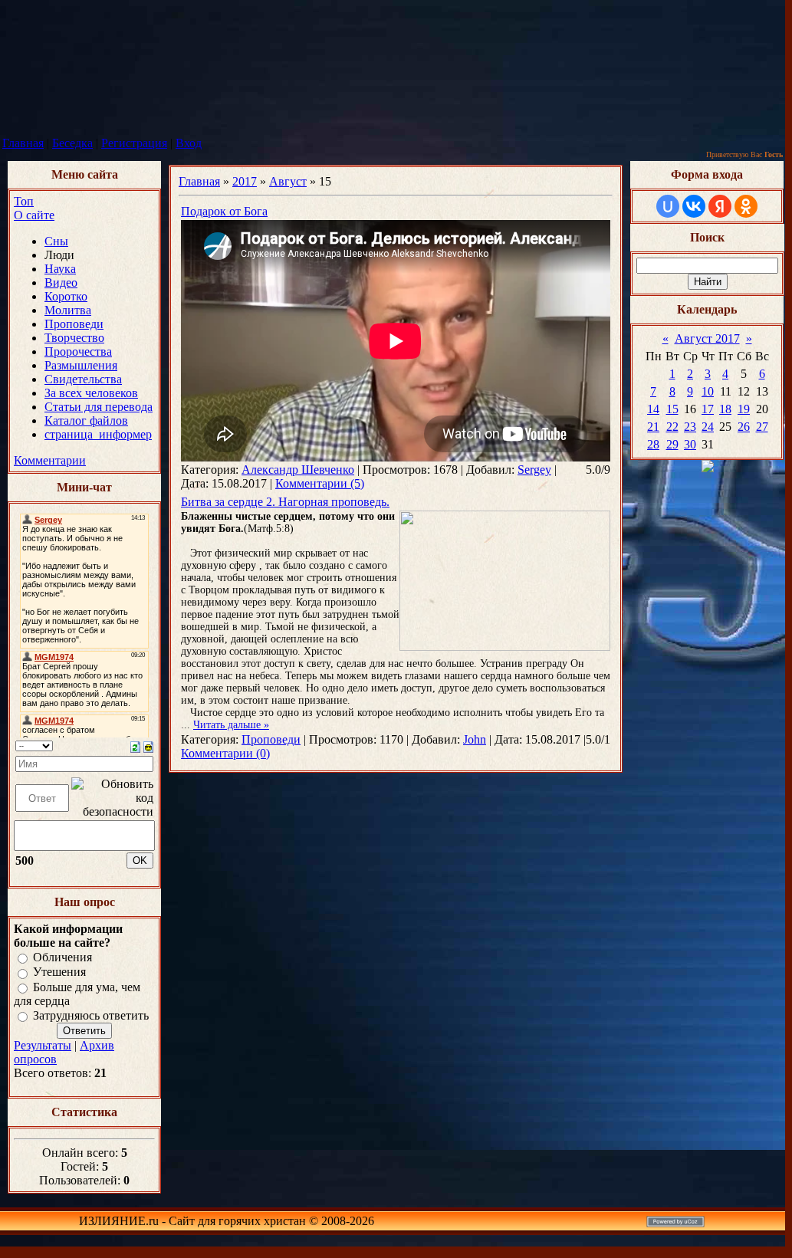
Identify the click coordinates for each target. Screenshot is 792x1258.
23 (690, 426)
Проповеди (271, 739)
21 (653, 426)
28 (653, 444)
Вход (189, 142)
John (474, 739)
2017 (244, 181)
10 (708, 391)
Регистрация (134, 142)
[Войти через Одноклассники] (745, 206)
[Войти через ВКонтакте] (693, 206)
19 (744, 409)
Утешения (59, 972)
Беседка (72, 142)
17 (708, 409)
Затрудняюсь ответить (91, 1015)
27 (762, 426)
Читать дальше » (231, 725)
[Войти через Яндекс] (719, 206)
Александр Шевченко (298, 469)
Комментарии (50, 460)
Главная (23, 142)
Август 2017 (707, 338)
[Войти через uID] (667, 206)
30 (690, 444)
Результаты (42, 1045)
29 (672, 444)
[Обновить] (135, 745)
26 (744, 426)
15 (672, 409)
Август (288, 181)
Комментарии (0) (225, 753)
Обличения (62, 957)
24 (708, 426)
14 (653, 409)
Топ (24, 201)
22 (672, 426)
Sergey (534, 469)
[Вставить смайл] (148, 745)
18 (725, 409)
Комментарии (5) (319, 483)
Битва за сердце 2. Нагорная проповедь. (285, 501)
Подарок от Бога (224, 211)
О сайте (34, 215)
